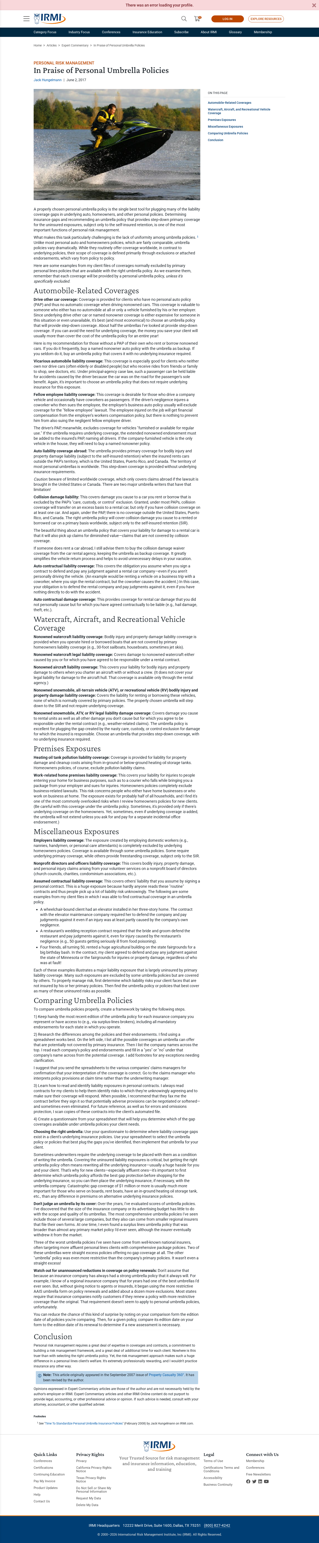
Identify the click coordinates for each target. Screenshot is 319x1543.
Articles (52, 45)
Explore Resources (266, 19)
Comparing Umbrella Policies (228, 133)
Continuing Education (49, 1474)
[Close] (314, 5)
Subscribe (181, 32)
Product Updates (46, 1488)
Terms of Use (213, 1461)
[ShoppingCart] (198, 19)
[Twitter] (254, 1481)
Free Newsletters (258, 1474)
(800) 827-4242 (217, 1525)
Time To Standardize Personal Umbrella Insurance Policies (84, 1423)
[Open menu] (26, 19)
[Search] (184, 19)
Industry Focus (79, 32)
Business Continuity (218, 1485)
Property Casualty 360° (166, 1375)
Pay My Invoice (44, 1481)
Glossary (235, 32)
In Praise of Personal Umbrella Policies (119, 45)
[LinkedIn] (260, 1481)
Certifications (43, 1468)
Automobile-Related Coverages (229, 102)
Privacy (81, 1461)
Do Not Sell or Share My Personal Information (93, 1490)
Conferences (111, 32)
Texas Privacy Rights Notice (91, 1479)
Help (37, 1495)
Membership (263, 32)
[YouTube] (266, 1481)
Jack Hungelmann (48, 80)
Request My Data (88, 1498)
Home (38, 45)
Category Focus (45, 32)
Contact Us (42, 1501)
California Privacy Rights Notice (94, 1469)
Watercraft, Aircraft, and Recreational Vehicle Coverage (239, 111)
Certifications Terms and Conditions (221, 1469)
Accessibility (213, 1478)
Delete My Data (87, 1505)
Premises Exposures (222, 120)
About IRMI (209, 32)
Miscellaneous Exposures (225, 126)
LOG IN (227, 19)
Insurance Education (147, 32)
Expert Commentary (75, 45)
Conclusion (215, 140)
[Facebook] (248, 1481)
